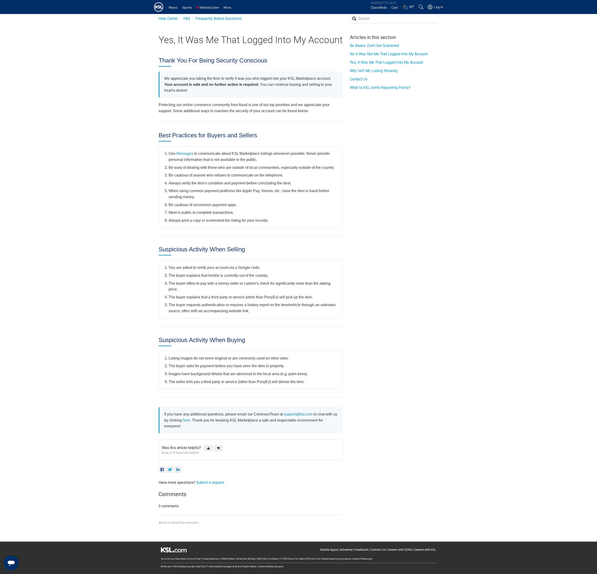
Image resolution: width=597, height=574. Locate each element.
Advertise (346, 549)
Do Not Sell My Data (246, 559)
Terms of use (167, 559)
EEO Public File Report (268, 559)
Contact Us (359, 79)
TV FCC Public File (289, 559)
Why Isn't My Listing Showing (374, 71)
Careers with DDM (399, 549)
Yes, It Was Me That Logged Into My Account (386, 62)
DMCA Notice (228, 559)
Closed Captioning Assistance (336, 559)
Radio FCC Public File (309, 559)
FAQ (186, 18)
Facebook (162, 469)
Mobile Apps (329, 549)
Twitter (170, 469)
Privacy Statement (211, 559)
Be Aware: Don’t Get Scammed (374, 45)
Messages (184, 154)
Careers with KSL (424, 549)
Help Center (168, 18)
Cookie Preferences (362, 558)
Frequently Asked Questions (218, 18)
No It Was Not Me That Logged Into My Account (389, 54)
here (186, 420)
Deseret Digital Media (245, 566)
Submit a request (210, 482)
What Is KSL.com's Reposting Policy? (380, 87)
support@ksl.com (298, 414)
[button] (208, 448)
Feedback (361, 549)
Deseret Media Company (271, 566)
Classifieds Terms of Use (188, 559)
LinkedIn (177, 469)
